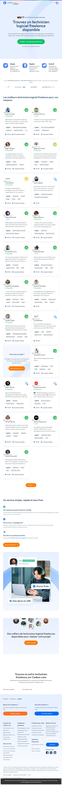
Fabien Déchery (39, 217)
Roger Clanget (9, 148)
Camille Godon (10, 320)
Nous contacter (36, 751)
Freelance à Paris (37, 726)
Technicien (13, 699)
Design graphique (22, 739)
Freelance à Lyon (36, 728)
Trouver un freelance (9, 748)
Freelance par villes (38, 723)
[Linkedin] (55, 752)
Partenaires (6, 759)
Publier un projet (31, 643)
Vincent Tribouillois (40, 286)
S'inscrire (52, 744)
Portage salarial (7, 757)
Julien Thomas (9, 387)
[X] (51, 752)
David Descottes (39, 252)
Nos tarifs (6, 730)
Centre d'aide (35, 748)
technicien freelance (32, 34)
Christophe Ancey (11, 252)
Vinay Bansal (9, 183)
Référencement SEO (23, 734)
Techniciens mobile (8, 689)
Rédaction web (21, 737)
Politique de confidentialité (19, 775)
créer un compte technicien (32, 46)
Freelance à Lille (36, 732)
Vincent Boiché (10, 422)
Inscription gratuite (46, 713)
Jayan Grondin (10, 114)
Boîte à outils (6, 732)
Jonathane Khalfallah (12, 286)
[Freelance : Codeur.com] (11, 2)
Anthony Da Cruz (39, 114)
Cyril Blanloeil (38, 320)
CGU (29, 775)
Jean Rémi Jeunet (39, 355)
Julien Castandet (10, 217)
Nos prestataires (8, 755)
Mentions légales (7, 775)
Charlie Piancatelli (11, 456)
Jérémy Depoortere (40, 422)
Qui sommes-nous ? (8, 728)
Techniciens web (27, 689)
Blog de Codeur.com (9, 735)
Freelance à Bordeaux (38, 735)
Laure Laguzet (38, 183)
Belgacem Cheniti (39, 148)
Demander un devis (8, 746)
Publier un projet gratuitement (31, 42)
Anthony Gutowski (40, 387)
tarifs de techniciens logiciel (34, 67)
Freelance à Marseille (38, 730)
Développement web (23, 728)
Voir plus (30, 485)
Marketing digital (22, 741)
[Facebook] (47, 752)
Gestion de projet (22, 746)
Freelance (5, 699)
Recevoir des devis (16, 368)
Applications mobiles (23, 743)
